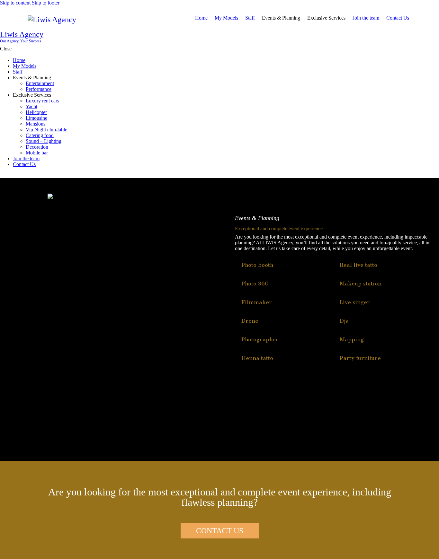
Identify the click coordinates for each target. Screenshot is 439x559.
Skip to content (15, 2)
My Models (226, 18)
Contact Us (397, 18)
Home (201, 18)
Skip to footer (45, 2)
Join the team (366, 18)
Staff (250, 18)
